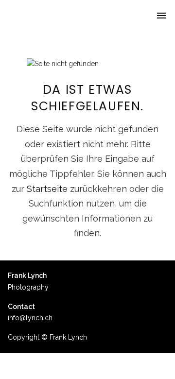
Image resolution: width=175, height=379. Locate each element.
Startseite (47, 189)
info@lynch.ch (30, 318)
